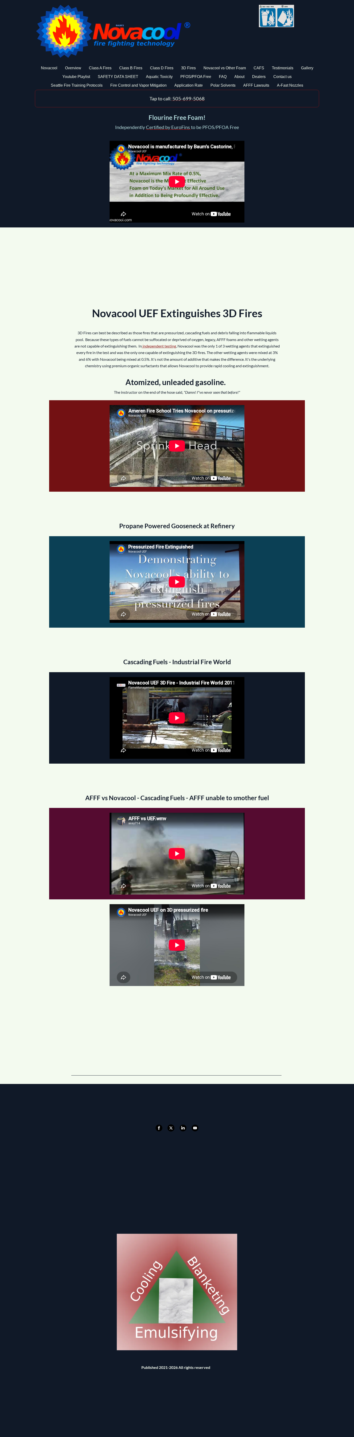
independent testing (159, 346)
